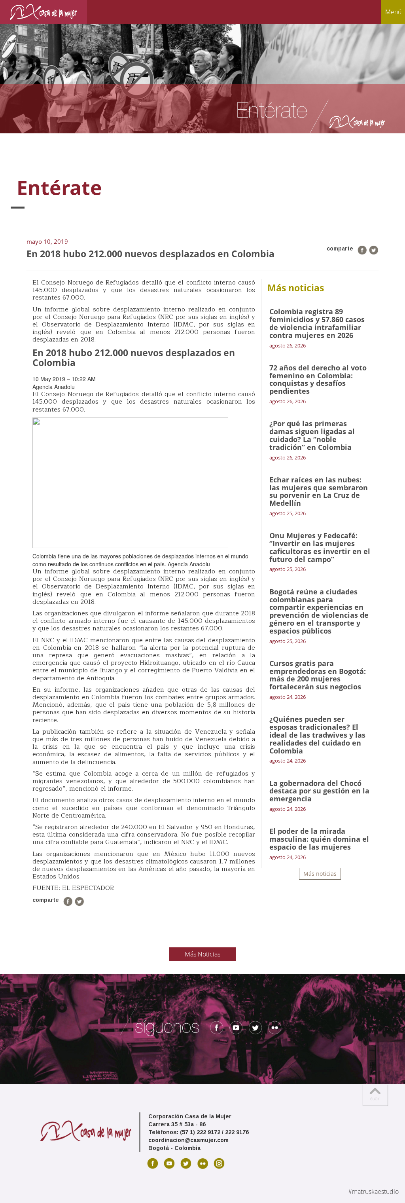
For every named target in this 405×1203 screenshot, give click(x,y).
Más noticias (320, 873)
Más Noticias (202, 954)
